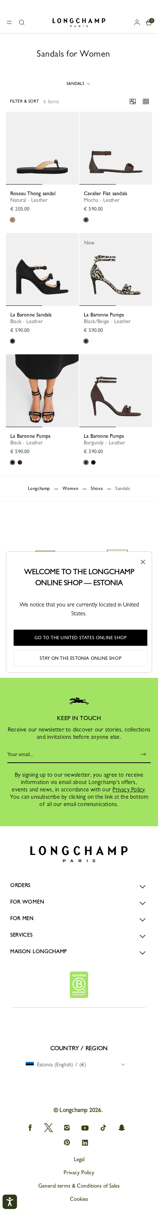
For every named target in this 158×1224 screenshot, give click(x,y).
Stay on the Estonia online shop (81, 658)
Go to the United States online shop (81, 637)
